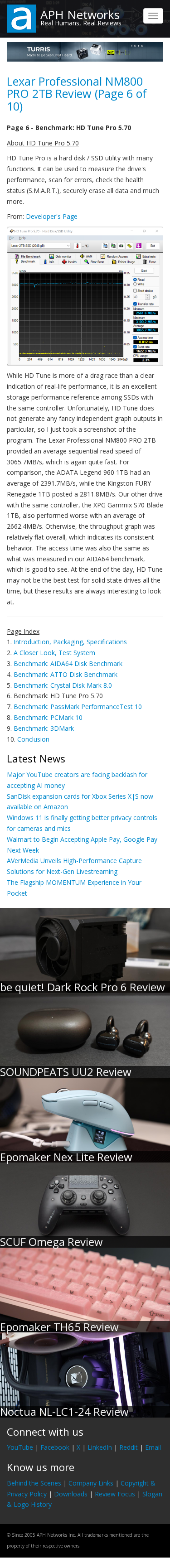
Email (153, 1447)
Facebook (54, 1447)
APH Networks (80, 14)
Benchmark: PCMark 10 (48, 717)
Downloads (70, 1494)
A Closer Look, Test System (54, 652)
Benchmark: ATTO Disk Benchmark (65, 674)
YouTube (20, 1447)
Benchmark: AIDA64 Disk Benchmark (68, 663)
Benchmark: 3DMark (44, 728)
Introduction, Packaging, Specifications (70, 641)
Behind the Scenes (34, 1483)
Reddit (128, 1447)
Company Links (90, 1483)
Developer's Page (52, 216)
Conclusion (33, 739)
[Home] (21, 18)
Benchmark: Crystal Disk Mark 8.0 (63, 685)
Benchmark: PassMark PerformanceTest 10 (78, 706)
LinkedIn (99, 1447)
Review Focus (115, 1494)
